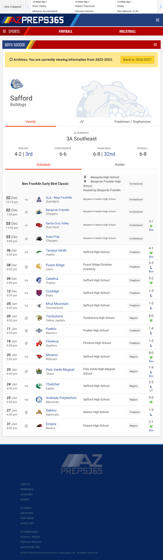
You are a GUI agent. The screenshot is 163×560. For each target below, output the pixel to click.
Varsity (30, 122)
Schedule (43, 165)
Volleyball (127, 31)
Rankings (27, 489)
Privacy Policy (30, 542)
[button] (160, 7)
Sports (14, 31)
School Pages (30, 537)
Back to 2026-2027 (137, 60)
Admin (24, 499)
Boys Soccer (15, 44)
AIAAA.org (27, 523)
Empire (51, 426)
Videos (25, 484)
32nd (109, 154)
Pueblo (51, 331)
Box (151, 229)
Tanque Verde (56, 252)
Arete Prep (53, 238)
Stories (25, 508)
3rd (29, 154)
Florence (52, 343)
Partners (27, 518)
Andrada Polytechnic (61, 400)
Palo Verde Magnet (60, 372)
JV (82, 122)
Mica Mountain (57, 306)
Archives (26, 513)
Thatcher (52, 386)
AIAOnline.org (30, 547)
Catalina (52, 281)
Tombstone (55, 318)
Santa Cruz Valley (57, 225)
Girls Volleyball (12, 6)
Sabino (52, 412)
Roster (120, 165)
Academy (26, 494)
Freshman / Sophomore (132, 122)
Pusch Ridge (55, 267)
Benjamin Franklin (57, 211)
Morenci (52, 357)
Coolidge (52, 293)
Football (65, 31)
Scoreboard (29, 531)
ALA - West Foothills (59, 199)
